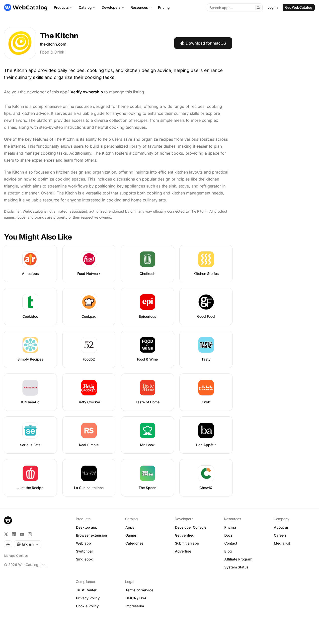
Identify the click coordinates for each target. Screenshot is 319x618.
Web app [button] (83, 543)
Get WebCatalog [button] (298, 7)
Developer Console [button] (190, 527)
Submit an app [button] (187, 543)
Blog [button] (228, 551)
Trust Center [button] (86, 590)
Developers (111, 7)
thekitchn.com (53, 44)
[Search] (258, 7)
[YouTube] (22, 534)
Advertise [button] (183, 551)
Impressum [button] (134, 606)
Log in (272, 7)
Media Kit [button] (282, 543)
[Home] (25, 7)
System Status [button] (236, 567)
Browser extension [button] (91, 535)
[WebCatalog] (8, 520)
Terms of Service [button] (139, 590)
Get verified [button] (184, 535)
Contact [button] (230, 543)
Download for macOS (206, 43)
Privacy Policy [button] (88, 598)
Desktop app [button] (86, 527)
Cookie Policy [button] (87, 606)
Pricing (164, 7)
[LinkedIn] (14, 534)
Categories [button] (134, 543)
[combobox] (27, 544)
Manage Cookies (16, 555)
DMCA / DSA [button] (136, 598)
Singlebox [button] (84, 559)
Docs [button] (228, 535)
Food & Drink (52, 52)
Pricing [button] (230, 527)
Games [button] (131, 535)
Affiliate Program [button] (238, 559)
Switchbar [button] (84, 551)
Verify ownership (87, 91)
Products (61, 7)
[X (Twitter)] (6, 534)
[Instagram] (30, 534)
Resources (139, 7)
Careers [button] (280, 535)
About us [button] (281, 527)
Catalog (85, 7)
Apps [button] (129, 527)
